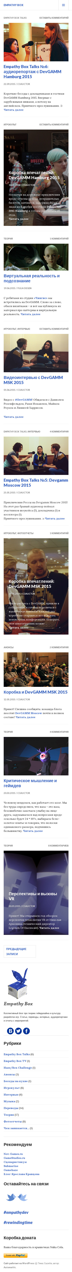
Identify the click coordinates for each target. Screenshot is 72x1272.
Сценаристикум (15, 1162)
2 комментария (59, 647)
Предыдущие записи (16, 951)
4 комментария (59, 431)
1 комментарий (59, 238)
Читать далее (13, 109)
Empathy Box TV (15, 1061)
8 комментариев (58, 845)
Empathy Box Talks (15, 17)
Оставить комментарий (53, 17)
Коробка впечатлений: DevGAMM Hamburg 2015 (34, 175)
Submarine (11, 1166)
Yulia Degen (24, 288)
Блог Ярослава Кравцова (21, 1174)
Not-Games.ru (13, 1154)
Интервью (23, 329)
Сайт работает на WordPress (19, 1263)
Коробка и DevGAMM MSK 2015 (36, 691)
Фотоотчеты (25, 533)
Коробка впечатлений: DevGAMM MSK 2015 (31, 584)
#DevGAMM (23, 399)
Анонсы (9, 647)
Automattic (10, 1267)
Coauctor (23, 84)
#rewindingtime (18, 1222)
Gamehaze (11, 1170)
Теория (8, 238)
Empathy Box (13, 5)
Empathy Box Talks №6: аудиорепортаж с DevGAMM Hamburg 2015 (32, 71)
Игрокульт (10, 124)
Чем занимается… (16, 1128)
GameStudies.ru (14, 1158)
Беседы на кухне (16, 1081)
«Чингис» (40, 298)
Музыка (9, 1101)
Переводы (11, 1108)
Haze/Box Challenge (18, 1067)
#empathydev (16, 1212)
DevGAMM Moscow (28, 713)
